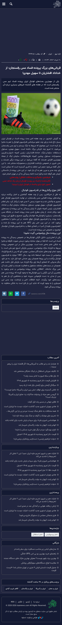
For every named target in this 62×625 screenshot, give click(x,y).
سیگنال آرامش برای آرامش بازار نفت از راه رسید (37, 385)
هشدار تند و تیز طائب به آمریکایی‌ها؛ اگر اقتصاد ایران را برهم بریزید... (31, 365)
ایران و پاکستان (27, 588)
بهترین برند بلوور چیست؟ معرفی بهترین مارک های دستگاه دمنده (30, 558)
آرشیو (28, 602)
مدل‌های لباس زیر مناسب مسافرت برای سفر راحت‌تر (35, 549)
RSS (12, 602)
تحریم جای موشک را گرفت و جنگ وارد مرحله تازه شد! (34, 415)
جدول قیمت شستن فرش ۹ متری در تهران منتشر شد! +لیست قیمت (31, 569)
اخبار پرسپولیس (52, 534)
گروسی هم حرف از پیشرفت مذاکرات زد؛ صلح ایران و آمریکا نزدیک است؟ (32, 396)
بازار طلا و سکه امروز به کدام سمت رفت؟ (40, 376)
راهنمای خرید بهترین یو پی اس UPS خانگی (38, 553)
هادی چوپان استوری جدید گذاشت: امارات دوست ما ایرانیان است (30, 406)
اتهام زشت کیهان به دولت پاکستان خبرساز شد (37, 425)
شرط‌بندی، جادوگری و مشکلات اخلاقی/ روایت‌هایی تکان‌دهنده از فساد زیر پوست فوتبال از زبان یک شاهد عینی (26, 179)
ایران (50, 54)
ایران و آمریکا (41, 588)
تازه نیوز (31, 4)
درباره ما (36, 602)
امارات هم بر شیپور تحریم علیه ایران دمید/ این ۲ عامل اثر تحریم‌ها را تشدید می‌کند (33, 455)
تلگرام (20, 602)
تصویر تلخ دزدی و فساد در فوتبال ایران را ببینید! (31, 184)
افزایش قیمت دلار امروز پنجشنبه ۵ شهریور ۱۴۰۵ (36, 380)
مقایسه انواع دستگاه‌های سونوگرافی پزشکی (38, 563)
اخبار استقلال (37, 534)
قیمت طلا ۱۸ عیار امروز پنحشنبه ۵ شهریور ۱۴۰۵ (36, 470)
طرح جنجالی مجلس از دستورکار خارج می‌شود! (37, 515)
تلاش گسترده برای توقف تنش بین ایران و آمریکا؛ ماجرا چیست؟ (30, 390)
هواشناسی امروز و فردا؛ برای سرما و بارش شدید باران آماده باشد (30, 420)
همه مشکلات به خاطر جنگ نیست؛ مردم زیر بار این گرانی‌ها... (31, 411)
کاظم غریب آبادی (12, 588)
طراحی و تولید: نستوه (29, 617)
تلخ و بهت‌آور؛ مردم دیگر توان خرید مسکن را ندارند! (35, 429)
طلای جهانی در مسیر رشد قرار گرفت (42, 402)
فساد (56, 307)
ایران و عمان (53, 588)
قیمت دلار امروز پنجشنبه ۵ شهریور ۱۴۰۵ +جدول (36, 434)
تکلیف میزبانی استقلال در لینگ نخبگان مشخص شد (35, 371)
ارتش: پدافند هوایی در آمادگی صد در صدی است (36, 506)
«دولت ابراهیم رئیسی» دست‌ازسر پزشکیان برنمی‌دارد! (35, 439)
